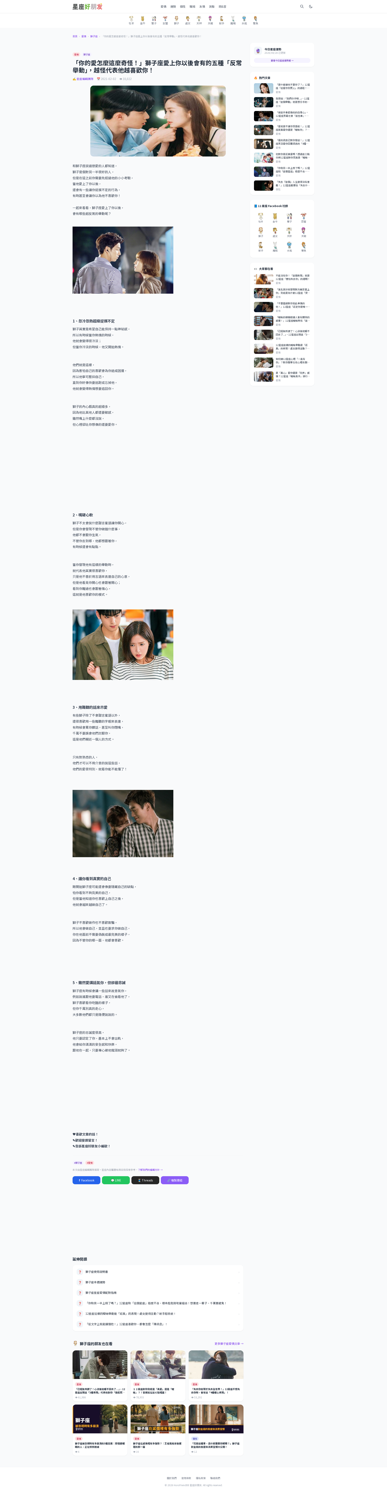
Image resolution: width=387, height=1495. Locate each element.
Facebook (86, 1180)
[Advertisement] (158, 466)
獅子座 (94, 36)
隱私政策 (201, 1478)
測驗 (212, 6)
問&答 (222, 6)
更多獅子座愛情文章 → (229, 1344)
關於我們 (172, 1478)
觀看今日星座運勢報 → (282, 60)
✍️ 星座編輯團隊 (83, 79)
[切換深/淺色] (310, 6)
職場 (192, 6)
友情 (202, 6)
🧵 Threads (145, 1180)
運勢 (173, 6)
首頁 (75, 36)
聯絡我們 (215, 1478)
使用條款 (186, 1478)
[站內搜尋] (302, 6)
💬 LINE (116, 1180)
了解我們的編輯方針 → (150, 1169)
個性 (183, 6)
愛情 (163, 6)
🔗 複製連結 (174, 1180)
